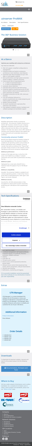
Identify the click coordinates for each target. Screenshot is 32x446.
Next (28, 44)
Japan (5, 431)
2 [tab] (16, 50)
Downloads (11, 25)
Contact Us (20, 2)
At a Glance (4, 22)
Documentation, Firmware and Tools (17, 369)
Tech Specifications (23, 22)
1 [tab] (13, 50)
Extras (4, 25)
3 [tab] (18, 50)
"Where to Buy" (7, 389)
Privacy (21, 444)
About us (6, 414)
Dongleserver (7, 423)
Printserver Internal (8, 424)
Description (12, 22)
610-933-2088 (19, 5)
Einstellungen (23, 228)
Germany (6, 433)
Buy (14, 28)
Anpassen (15, 240)
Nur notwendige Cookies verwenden (16, 245)
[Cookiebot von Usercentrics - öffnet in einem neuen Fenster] (23, 199)
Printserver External (8, 426)
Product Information (8, 316)
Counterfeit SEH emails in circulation (12, 417)
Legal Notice (27, 444)
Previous (3, 44)
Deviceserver (7, 421)
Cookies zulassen (16, 235)
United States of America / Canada (12, 432)
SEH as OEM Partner (9, 415)
